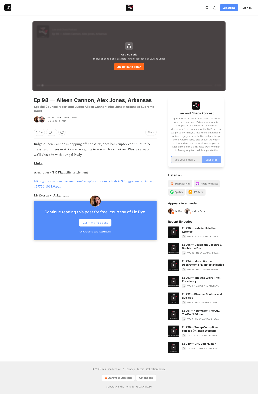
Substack (111, 386)
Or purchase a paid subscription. (95, 231)
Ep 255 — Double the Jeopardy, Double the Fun (202, 246)
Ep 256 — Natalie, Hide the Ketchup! (199, 229)
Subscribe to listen (129, 66)
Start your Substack (120, 377)
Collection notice (156, 369)
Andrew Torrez (68, 117)
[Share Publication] (214, 7)
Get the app (146, 377)
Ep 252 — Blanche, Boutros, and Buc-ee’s (202, 296)
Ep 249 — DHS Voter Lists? (199, 343)
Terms (140, 369)
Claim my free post (95, 223)
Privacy (131, 369)
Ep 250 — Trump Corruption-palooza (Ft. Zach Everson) (200, 329)
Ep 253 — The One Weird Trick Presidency (201, 279)
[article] (196, 232)
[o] (173, 232)
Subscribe (229, 7)
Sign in (247, 7)
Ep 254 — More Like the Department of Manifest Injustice (203, 263)
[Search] (207, 7)
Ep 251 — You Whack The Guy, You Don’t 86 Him (201, 312)
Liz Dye (51, 117)
